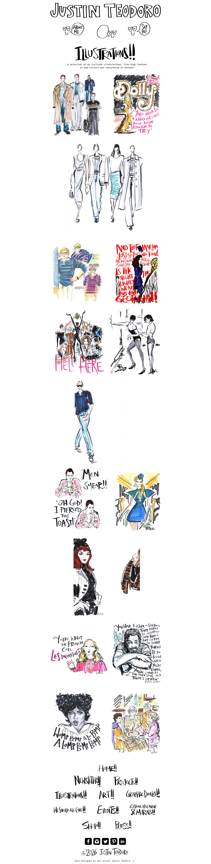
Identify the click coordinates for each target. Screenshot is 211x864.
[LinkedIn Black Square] (122, 841)
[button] (107, 32)
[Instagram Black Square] (96, 841)
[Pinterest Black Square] (113, 841)
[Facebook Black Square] (88, 841)
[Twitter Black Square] (105, 841)
